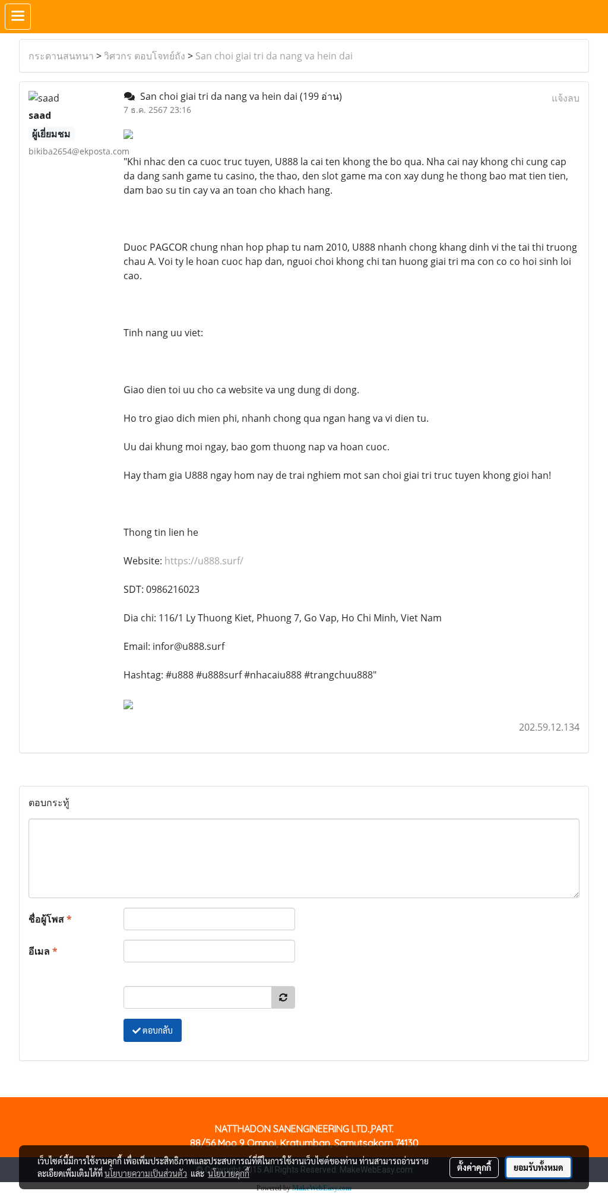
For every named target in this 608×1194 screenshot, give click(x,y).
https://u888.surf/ (203, 560)
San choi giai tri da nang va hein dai (274, 55)
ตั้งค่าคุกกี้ (474, 1167)
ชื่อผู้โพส (50, 918)
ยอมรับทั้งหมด (538, 1167)
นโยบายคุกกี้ (228, 1173)
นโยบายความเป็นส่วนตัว (145, 1173)
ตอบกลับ (157, 1030)
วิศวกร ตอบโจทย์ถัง (144, 55)
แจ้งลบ (566, 98)
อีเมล (43, 951)
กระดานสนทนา (61, 55)
